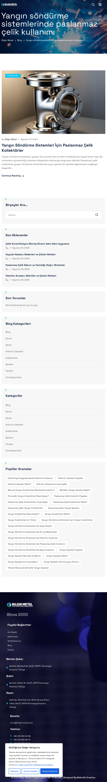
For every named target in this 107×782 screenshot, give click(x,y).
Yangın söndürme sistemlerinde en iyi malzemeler (32, 532)
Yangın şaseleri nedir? (57, 555)
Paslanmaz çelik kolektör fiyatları (70, 496)
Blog (8, 331)
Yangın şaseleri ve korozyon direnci (61, 561)
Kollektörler (12, 75)
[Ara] (97, 215)
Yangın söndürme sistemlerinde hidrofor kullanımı (33, 538)
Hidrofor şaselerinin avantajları (51, 484)
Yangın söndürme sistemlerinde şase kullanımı (31, 550)
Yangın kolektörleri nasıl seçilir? (23, 514)
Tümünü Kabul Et (49, 771)
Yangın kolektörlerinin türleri (22, 520)
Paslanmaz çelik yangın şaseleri (63, 508)
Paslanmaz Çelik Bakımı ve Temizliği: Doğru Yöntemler (35, 265)
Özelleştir (15, 771)
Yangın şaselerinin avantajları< (23, 561)
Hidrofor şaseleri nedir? (19, 484)
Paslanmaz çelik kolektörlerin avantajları (28, 502)
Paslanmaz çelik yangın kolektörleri (25, 508)
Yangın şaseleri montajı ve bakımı (24, 555)
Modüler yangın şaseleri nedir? (75, 490)
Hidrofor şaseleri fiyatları (70, 478)
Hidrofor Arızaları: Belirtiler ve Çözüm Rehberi (31, 275)
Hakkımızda (13, 636)
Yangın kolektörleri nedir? (57, 514)
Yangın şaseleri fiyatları (71, 550)
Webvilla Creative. (86, 777)
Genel (8, 338)
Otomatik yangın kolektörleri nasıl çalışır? (28, 496)
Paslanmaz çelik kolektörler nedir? (70, 502)
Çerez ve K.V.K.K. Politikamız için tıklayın (36, 765)
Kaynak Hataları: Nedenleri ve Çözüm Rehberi (31, 254)
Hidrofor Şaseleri (14, 351)
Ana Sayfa (12, 632)
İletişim (11, 650)
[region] (34, 760)
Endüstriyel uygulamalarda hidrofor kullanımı (30, 478)
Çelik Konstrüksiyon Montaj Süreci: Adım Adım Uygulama (37, 243)
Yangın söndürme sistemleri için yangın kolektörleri (67, 520)
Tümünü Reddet (30, 771)
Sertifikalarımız (14, 641)
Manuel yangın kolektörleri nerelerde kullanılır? (31, 490)
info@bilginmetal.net (21, 722)
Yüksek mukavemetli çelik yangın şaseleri (28, 567)
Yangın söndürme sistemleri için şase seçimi (30, 526)
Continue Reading (11, 175)
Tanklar (9, 370)
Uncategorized (13, 377)
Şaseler (9, 364)
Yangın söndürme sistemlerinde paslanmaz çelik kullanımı (36, 544)
